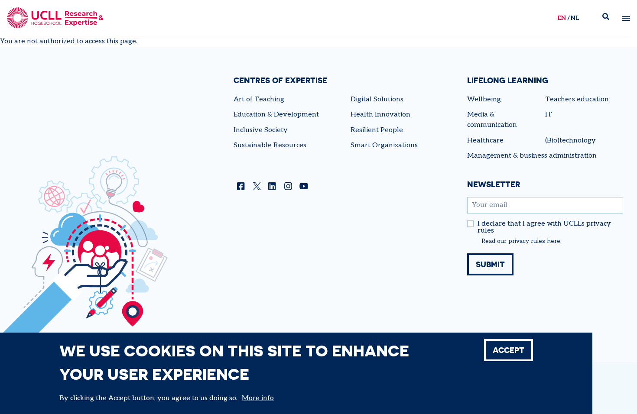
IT (548, 114)
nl (575, 18)
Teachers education (577, 99)
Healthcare (485, 140)
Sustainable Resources (270, 145)
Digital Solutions (377, 99)
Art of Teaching (259, 99)
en (561, 18)
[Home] (55, 18)
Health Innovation (380, 114)
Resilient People (377, 130)
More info (258, 398)
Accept (508, 350)
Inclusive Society (261, 130)
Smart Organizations (384, 145)
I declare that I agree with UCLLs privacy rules (544, 227)
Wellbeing (484, 99)
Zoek (609, 18)
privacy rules (526, 241)
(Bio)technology (570, 140)
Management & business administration (532, 156)
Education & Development (276, 114)
